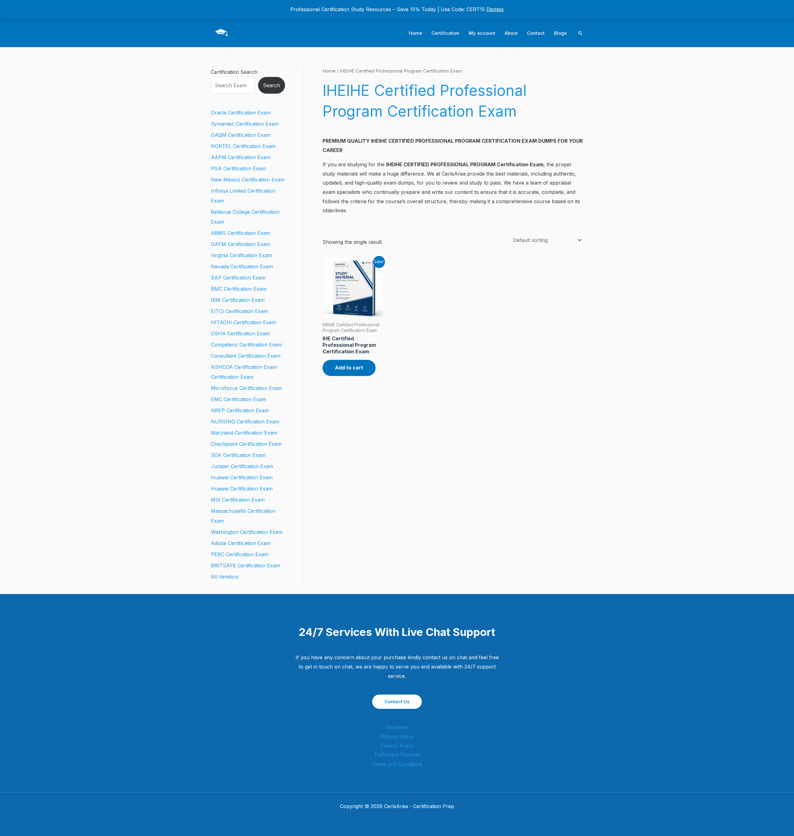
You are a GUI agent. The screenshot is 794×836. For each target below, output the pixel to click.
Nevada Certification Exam (242, 266)
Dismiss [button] (495, 9)
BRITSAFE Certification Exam (245, 565)
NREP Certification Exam (240, 410)
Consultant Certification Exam (245, 356)
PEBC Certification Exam (239, 554)
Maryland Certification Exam (244, 433)
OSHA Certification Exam (240, 333)
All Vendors (224, 577)
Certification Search (234, 72)
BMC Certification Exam (238, 289)
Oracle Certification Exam (240, 113)
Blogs (560, 33)
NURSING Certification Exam (245, 421)
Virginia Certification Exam (241, 255)
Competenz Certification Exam (246, 345)
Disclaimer (397, 727)
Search (271, 85)
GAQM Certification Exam (240, 135)
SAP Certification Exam (238, 278)
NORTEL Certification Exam (243, 146)
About (511, 33)
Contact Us (397, 701)
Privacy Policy (397, 746)
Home (415, 33)
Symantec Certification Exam (245, 124)
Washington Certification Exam (247, 532)
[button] (580, 33)
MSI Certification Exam (238, 500)
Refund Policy (397, 736)
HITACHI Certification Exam (243, 322)
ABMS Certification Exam (240, 233)
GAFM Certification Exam (240, 244)
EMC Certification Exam (238, 399)
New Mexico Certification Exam (247, 180)
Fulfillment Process (397, 755)
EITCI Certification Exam (239, 311)
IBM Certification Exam (238, 300)
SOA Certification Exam (238, 455)
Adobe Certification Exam (240, 543)
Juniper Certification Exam (242, 466)
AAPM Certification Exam (240, 157)
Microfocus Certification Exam (246, 388)
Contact (536, 33)
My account (482, 33)
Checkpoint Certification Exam (246, 444)
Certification (445, 33)
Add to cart (349, 367)
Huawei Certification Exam (242, 477)
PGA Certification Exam (238, 168)
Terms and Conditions (397, 764)
